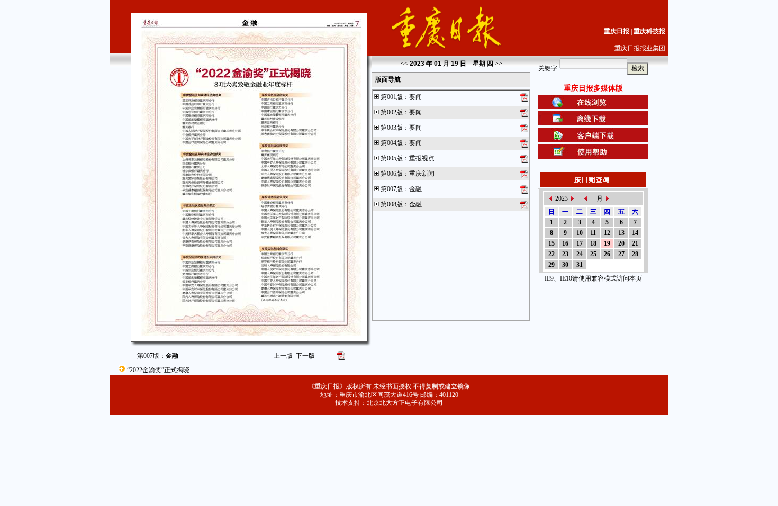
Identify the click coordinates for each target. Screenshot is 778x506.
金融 (415, 189)
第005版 (392, 158)
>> (498, 63)
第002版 (392, 112)
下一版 (305, 355)
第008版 (392, 204)
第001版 (392, 97)
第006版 (392, 173)
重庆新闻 (422, 173)
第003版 (392, 127)
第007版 (392, 189)
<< (404, 63)
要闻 (415, 97)
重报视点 (422, 158)
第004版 (392, 143)
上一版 (283, 355)
